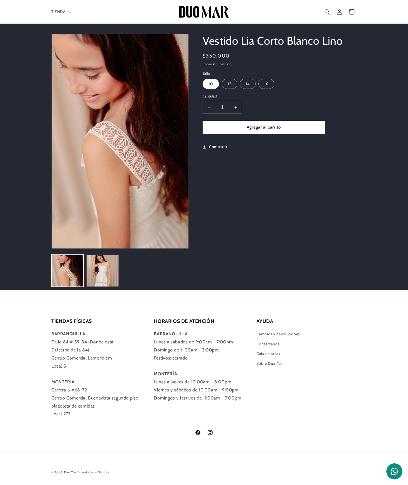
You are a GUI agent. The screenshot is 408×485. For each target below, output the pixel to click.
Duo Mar (70, 472)
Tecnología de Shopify (93, 472)
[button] (60, 11)
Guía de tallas (268, 353)
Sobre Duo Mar (269, 363)
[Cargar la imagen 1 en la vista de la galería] (67, 271)
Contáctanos (268, 343)
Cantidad (210, 96)
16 (266, 84)
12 (229, 84)
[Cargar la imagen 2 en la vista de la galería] (102, 271)
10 (210, 84)
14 (248, 84)
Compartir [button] (218, 146)
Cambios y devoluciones (278, 333)
